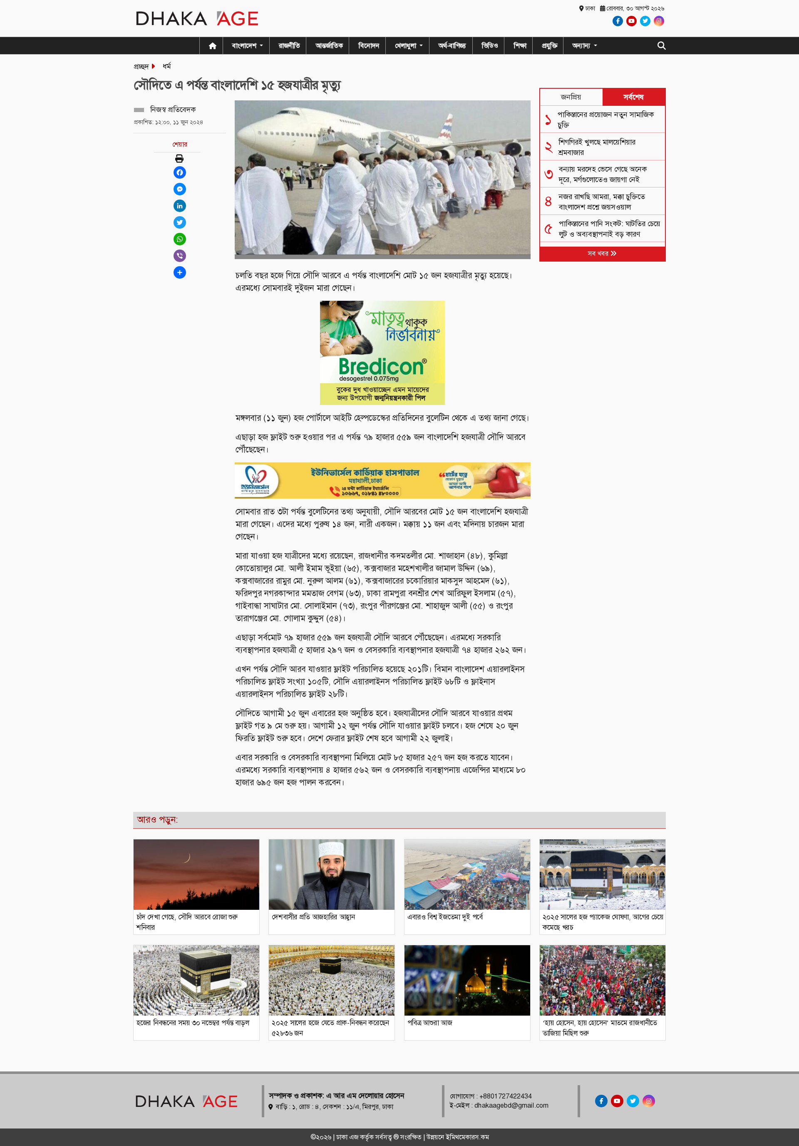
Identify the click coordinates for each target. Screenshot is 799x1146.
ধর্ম (167, 66)
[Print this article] (179, 159)
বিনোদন (369, 45)
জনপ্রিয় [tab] (571, 97)
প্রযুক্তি (549, 45)
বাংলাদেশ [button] (245, 45)
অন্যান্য (582, 45)
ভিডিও (490, 45)
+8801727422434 (505, 1096)
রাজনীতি (289, 45)
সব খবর (599, 253)
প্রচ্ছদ (141, 67)
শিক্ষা (520, 45)
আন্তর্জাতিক (329, 45)
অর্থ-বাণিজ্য (452, 45)
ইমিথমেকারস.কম (467, 1137)
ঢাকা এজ (348, 1137)
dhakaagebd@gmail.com (511, 1105)
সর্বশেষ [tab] (634, 97)
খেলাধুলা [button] (406, 45)
